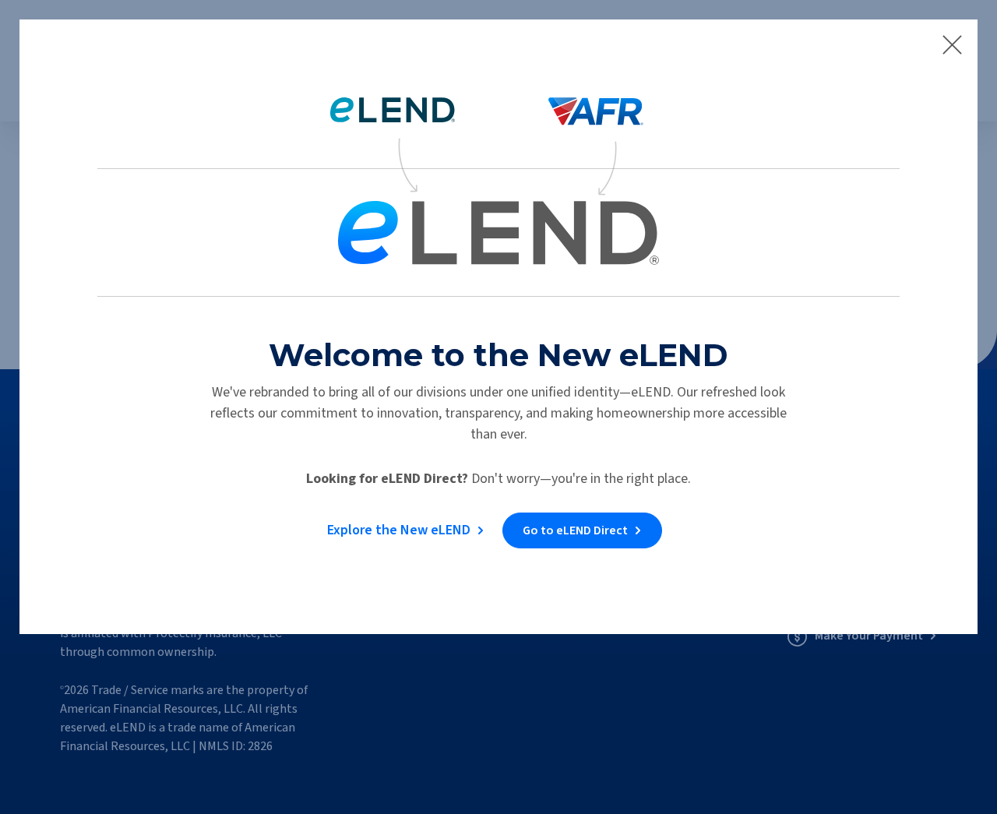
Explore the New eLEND (398, 530)
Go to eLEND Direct (575, 530)
